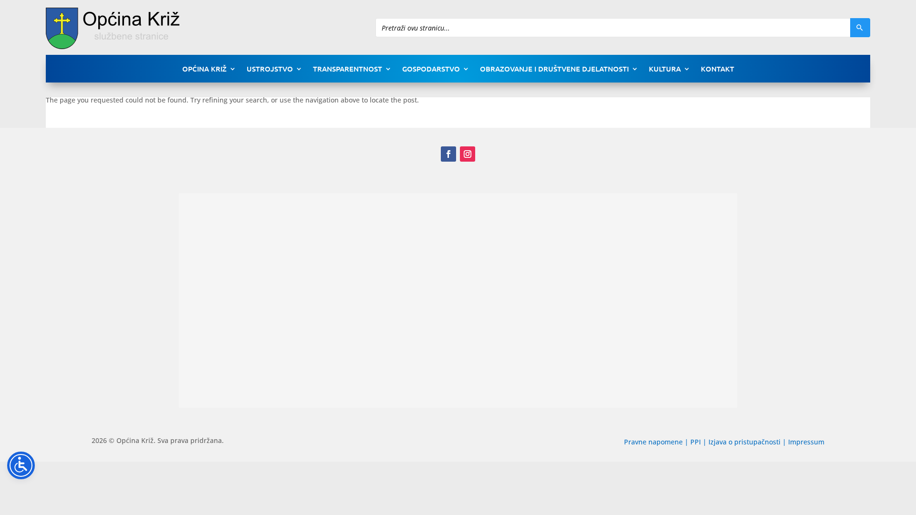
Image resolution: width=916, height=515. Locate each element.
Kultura (665, 69)
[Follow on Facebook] (448, 154)
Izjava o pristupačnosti (745, 441)
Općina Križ (204, 69)
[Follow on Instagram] (467, 154)
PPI (695, 441)
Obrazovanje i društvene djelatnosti (554, 69)
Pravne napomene (653, 441)
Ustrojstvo (270, 69)
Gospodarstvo (431, 69)
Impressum (806, 441)
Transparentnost (347, 69)
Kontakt (717, 69)
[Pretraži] (860, 27)
